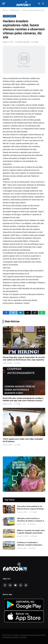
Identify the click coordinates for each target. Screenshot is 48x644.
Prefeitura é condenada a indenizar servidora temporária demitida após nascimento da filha (31, 544)
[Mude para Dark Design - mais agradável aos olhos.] (43, 4)
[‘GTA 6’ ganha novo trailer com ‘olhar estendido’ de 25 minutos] (24, 422)
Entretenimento (9, 16)
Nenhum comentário (23, 42)
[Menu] (3, 3)
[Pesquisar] (39, 3)
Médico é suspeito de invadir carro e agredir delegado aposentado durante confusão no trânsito (31, 532)
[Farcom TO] (24, 3)
